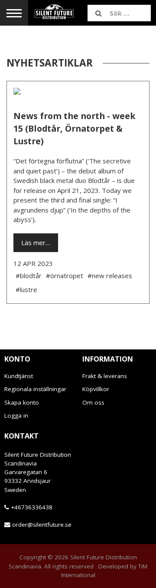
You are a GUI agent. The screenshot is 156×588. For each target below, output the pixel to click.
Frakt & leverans (104, 376)
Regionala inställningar (35, 389)
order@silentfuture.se (42, 524)
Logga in (16, 415)
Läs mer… (35, 242)
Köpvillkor (95, 389)
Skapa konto (21, 402)
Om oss (93, 402)
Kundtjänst (18, 376)
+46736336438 (31, 507)
